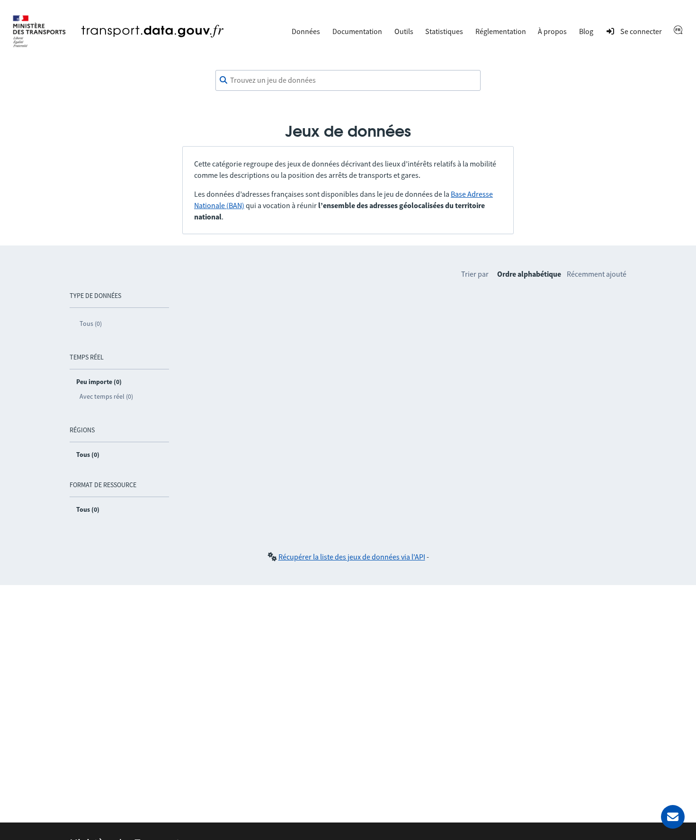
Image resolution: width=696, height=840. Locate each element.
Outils (403, 31)
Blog (586, 31)
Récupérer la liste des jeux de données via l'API (351, 556)
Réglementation (500, 31)
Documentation (357, 31)
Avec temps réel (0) (106, 396)
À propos (552, 31)
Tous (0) (91, 323)
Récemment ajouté (596, 274)
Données (306, 31)
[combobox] (348, 80)
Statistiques (444, 31)
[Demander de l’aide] (673, 817)
